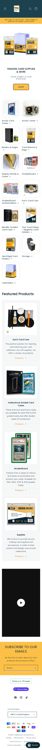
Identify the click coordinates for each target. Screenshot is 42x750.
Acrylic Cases (28, 121)
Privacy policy (31, 738)
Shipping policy (29, 741)
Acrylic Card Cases (8, 122)
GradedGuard (29, 174)
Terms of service (15, 741)
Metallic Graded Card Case (10, 228)
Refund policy (19, 738)
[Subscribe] (35, 668)
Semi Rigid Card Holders (10, 257)
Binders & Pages (10, 147)
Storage (26, 256)
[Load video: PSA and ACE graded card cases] (21, 603)
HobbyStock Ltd (19, 735)
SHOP (21, 87)
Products (19, 358)
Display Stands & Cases (10, 175)
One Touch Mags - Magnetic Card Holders (30, 229)
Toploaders (7, 283)
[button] (5, 9)
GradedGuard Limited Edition (9, 201)
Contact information (14, 745)
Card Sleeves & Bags (29, 148)
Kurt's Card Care (30, 200)
